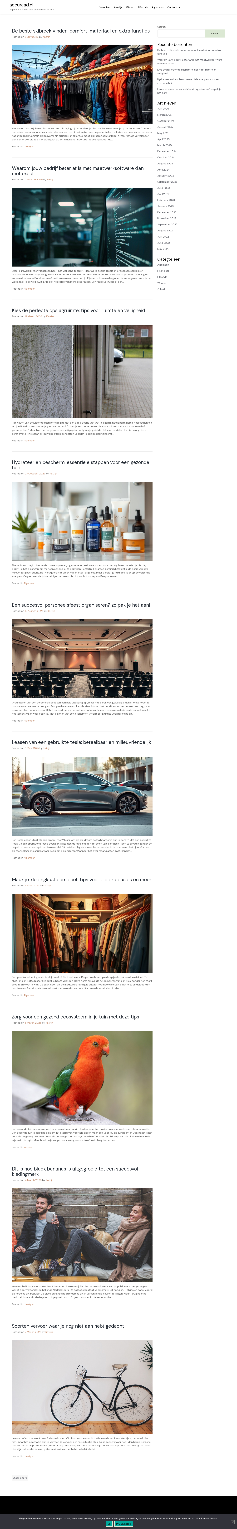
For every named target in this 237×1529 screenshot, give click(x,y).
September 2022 (167, 224)
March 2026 (164, 114)
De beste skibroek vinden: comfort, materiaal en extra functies (81, 31)
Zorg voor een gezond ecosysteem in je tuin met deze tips (75, 1017)
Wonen (130, 7)
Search (161, 26)
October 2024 (166, 157)
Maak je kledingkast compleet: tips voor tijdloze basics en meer (81, 879)
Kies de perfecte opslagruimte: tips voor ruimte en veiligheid (78, 310)
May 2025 (163, 133)
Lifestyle (143, 7)
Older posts (20, 1478)
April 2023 (163, 194)
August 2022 (165, 230)
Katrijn (46, 36)
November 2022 (166, 218)
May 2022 (163, 249)
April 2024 (163, 169)
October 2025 (165, 121)
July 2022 (163, 236)
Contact (172, 7)
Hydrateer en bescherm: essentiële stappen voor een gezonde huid (80, 465)
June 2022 (163, 242)
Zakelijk (118, 7)
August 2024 (165, 163)
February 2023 (166, 200)
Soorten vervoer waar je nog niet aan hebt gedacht (68, 1326)
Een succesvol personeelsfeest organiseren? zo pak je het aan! (81, 605)
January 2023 (165, 206)
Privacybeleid (123, 1523)
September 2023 (167, 181)
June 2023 (163, 188)
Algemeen (157, 7)
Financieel (104, 7)
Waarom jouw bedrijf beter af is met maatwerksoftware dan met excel (78, 171)
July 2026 (163, 108)
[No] (233, 1522)
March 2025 (164, 145)
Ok (109, 1523)
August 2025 (165, 127)
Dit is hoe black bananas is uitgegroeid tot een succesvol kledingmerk (75, 1171)
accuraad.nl (21, 5)
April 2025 (163, 139)
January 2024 (165, 175)
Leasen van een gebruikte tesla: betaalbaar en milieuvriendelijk (81, 742)
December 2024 (167, 151)
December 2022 (166, 212)
